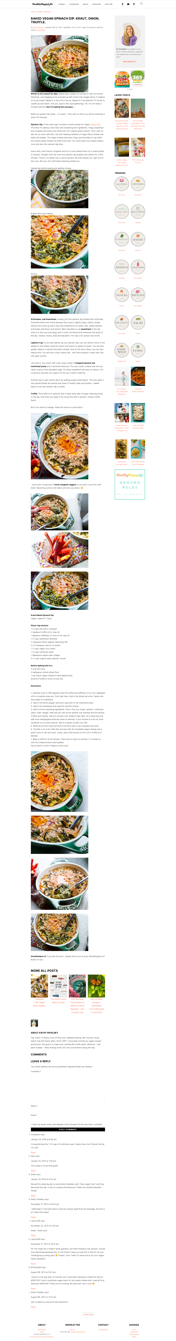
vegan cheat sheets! (78, 1332)
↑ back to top (88, 1314)
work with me (103, 1329)
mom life (108, 4)
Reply (33, 1152)
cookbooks (74, 4)
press (42, 1332)
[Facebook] (122, 4)
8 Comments (40, 30)
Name (34, 1106)
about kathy (42, 1329)
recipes (62, 4)
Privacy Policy (34, 1336)
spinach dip (95, 124)
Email (34, 1115)
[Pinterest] (133, 4)
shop (134, 1329)
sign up (72, 1329)
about (85, 4)
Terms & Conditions (47, 1336)
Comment (36, 1071)
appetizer (47, 11)
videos (134, 1336)
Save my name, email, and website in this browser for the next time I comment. (68, 1124)
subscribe (96, 4)
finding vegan (134, 1334)
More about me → (130, 61)
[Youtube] (128, 4)
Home (33, 11)
